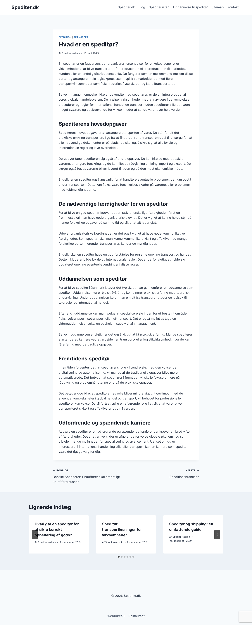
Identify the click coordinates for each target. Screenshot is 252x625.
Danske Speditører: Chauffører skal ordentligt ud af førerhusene (86, 476)
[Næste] (217, 534)
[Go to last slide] (35, 534)
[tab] (119, 557)
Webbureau (116, 616)
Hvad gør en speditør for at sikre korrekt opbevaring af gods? (57, 529)
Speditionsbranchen (184, 474)
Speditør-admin (71, 53)
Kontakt (233, 7)
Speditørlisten (159, 7)
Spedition (65, 37)
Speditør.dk (126, 7)
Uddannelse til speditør (190, 7)
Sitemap (217, 7)
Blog (142, 7)
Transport (81, 37)
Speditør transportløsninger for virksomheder (122, 529)
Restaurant (136, 616)
